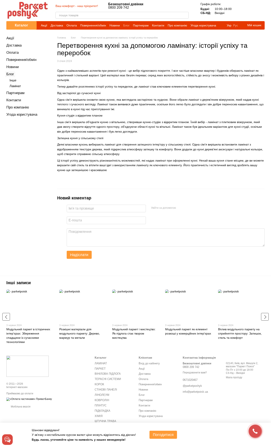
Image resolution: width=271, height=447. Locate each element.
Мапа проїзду (234, 377)
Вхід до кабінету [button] (149, 363)
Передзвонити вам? (195, 372)
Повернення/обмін (93, 25)
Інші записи (18, 282)
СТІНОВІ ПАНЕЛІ (106, 389)
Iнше (13, 80)
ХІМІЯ (98, 416)
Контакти (158, 25)
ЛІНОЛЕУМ (102, 394)
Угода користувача (203, 25)
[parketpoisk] (27, 366)
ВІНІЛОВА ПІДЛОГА (108, 373)
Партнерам (141, 25)
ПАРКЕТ (100, 368)
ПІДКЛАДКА (102, 410)
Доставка (57, 25)
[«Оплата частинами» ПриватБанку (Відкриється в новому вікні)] (29, 399)
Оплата (71, 25)
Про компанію (177, 25)
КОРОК (99, 384)
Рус (235, 25)
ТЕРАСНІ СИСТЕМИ (108, 379)
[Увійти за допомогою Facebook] (180, 207)
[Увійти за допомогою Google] (187, 207)
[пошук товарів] (185, 15)
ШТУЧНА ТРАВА (105, 421)
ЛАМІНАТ (101, 363)
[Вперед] (265, 317)
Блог (126, 25)
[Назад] (6, 317)
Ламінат (15, 86)
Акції (44, 25)
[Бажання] (250, 10)
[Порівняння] (239, 10)
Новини (114, 25)
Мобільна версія (20, 406)
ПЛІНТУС (100, 405)
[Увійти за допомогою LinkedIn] (194, 207)
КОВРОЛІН (102, 400)
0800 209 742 (125, 6)
